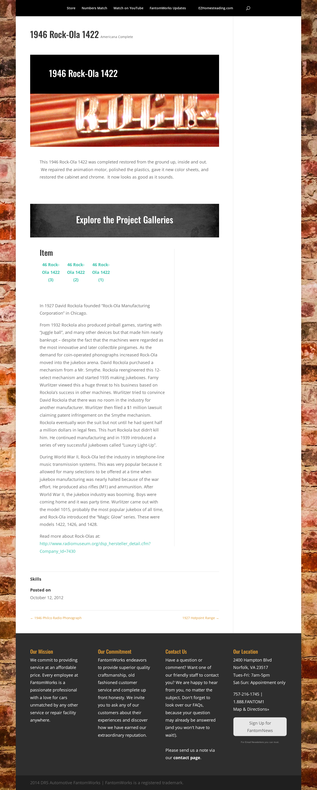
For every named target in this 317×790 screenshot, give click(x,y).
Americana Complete (116, 37)
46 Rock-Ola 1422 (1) (101, 272)
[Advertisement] (200, 318)
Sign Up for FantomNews (260, 726)
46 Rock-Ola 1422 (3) (51, 272)
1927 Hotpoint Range (200, 618)
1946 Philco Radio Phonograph (56, 618)
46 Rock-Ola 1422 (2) (76, 272)
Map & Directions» (251, 709)
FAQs (198, 705)
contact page (186, 757)
